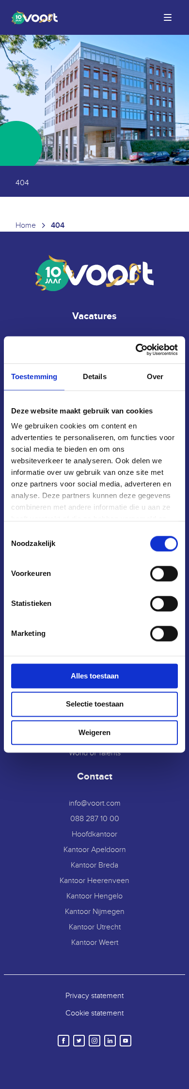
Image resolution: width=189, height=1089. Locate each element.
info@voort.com (95, 803)
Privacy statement (94, 996)
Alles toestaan (95, 676)
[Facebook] (63, 1040)
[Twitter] (79, 1040)
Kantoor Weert (94, 942)
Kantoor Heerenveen (94, 880)
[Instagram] (94, 1040)
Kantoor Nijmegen (95, 911)
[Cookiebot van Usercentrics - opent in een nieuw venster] (136, 349)
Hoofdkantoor (94, 834)
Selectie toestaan (95, 704)
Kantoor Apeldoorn (94, 849)
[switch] (164, 573)
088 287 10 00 (94, 819)
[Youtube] (125, 1040)
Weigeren (94, 732)
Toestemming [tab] (34, 376)
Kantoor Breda (94, 865)
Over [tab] (155, 376)
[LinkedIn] (110, 1040)
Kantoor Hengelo (94, 896)
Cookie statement (94, 1013)
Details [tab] (95, 376)
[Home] (33, 17)
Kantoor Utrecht (95, 927)
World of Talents (95, 753)
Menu (167, 17)
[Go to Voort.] (26, 226)
